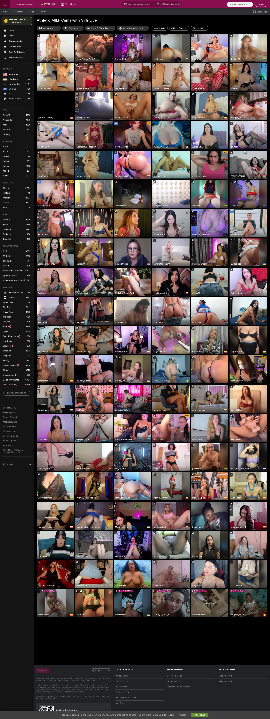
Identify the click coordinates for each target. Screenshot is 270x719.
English (98, 670)
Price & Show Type (100, 28)
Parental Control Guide (125, 698)
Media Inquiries (10, 422)
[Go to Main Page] (24, 4)
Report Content (10, 417)
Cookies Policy (122, 692)
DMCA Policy (121, 687)
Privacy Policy (9, 427)
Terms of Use (9, 431)
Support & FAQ (9, 408)
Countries (73, 28)
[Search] (157, 4)
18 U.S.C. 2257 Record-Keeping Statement (13, 451)
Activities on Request (133, 28)
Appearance (49, 28)
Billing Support (9, 412)
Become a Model (10, 436)
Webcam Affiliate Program (178, 687)
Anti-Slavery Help (123, 703)
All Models (8, 445)
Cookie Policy (166, 715)
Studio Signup (9, 441)
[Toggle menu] (5, 4)
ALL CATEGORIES (18, 393)
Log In (261, 4)
